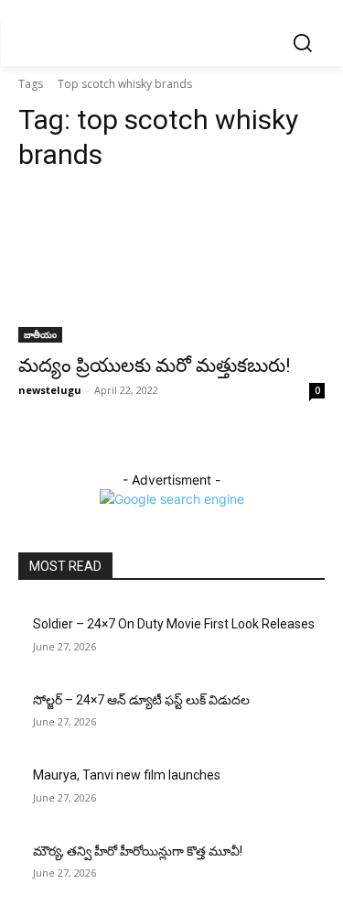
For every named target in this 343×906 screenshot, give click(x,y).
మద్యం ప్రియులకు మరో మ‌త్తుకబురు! (154, 366)
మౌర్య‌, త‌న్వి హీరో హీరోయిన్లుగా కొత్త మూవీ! (137, 851)
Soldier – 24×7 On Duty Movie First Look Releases (174, 624)
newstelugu (49, 390)
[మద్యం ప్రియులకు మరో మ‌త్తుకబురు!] (171, 267)
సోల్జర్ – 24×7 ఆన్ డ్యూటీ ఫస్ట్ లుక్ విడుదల (141, 700)
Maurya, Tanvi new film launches (126, 775)
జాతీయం (40, 334)
